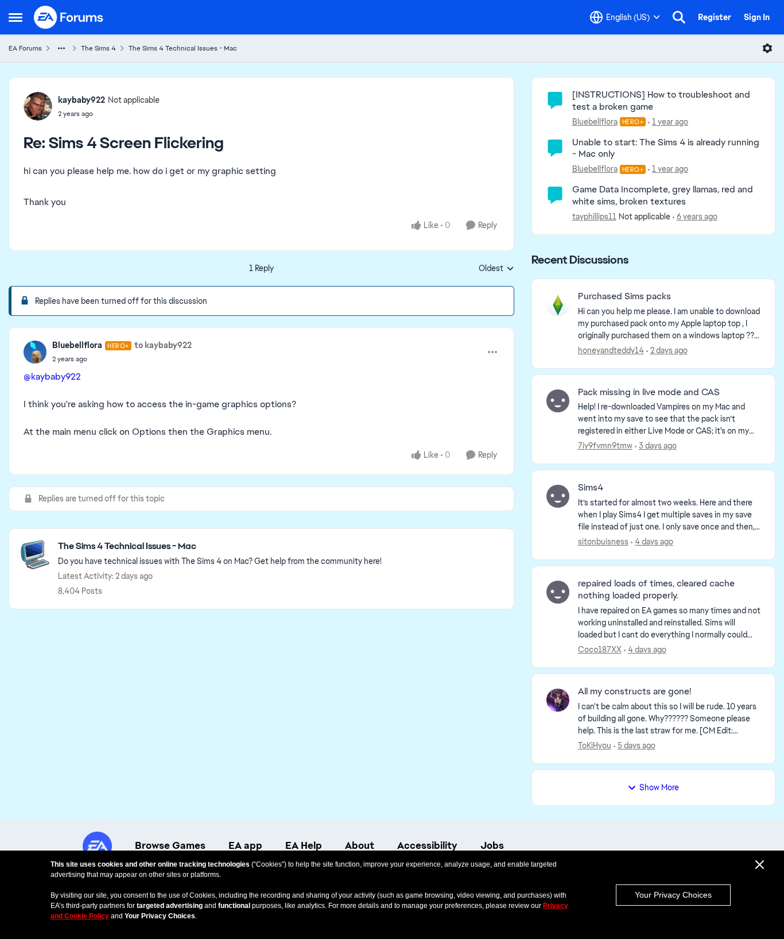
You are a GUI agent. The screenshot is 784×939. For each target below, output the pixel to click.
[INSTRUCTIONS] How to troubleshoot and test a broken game (661, 100)
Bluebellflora (77, 345)
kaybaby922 (81, 100)
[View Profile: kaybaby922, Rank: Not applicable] (38, 106)
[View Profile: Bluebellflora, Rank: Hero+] (35, 352)
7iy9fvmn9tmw (605, 445)
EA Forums (25, 48)
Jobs (492, 845)
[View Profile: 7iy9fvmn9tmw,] (557, 400)
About (359, 845)
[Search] (679, 17)
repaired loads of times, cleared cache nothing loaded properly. (656, 589)
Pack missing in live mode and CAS (649, 392)
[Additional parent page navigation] (61, 48)
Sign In (757, 17)
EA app (245, 845)
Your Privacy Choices (673, 894)
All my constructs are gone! (634, 691)
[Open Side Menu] (15, 17)
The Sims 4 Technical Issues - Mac (183, 48)
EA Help (303, 845)
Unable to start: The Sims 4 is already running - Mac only (665, 148)
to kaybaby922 (163, 345)
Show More (659, 787)
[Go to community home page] (69, 17)
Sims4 (590, 487)
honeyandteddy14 (611, 350)
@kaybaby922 (52, 376)
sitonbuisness (603, 541)
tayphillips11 (594, 216)
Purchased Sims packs (624, 296)
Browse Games (170, 845)
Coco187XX (600, 649)
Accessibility (427, 845)
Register (714, 17)
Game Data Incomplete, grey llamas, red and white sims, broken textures (662, 195)
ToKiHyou (594, 745)
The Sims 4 (98, 48)
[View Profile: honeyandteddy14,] (557, 304)
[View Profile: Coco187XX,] (557, 592)
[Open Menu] (767, 48)
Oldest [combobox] (496, 269)
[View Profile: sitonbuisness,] (557, 496)
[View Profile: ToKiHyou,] (557, 700)
